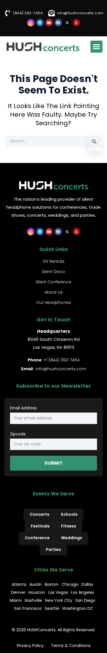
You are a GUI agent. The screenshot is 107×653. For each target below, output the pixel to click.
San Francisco (28, 608)
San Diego (85, 600)
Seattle (52, 608)
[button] (96, 47)
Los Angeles (82, 592)
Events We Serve (53, 493)
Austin (35, 584)
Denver (18, 592)
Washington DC (77, 608)
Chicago (70, 584)
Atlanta (19, 584)
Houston (37, 592)
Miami (16, 600)
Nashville (33, 600)
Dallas (87, 584)
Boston (51, 584)
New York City (58, 600)
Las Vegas (58, 592)
